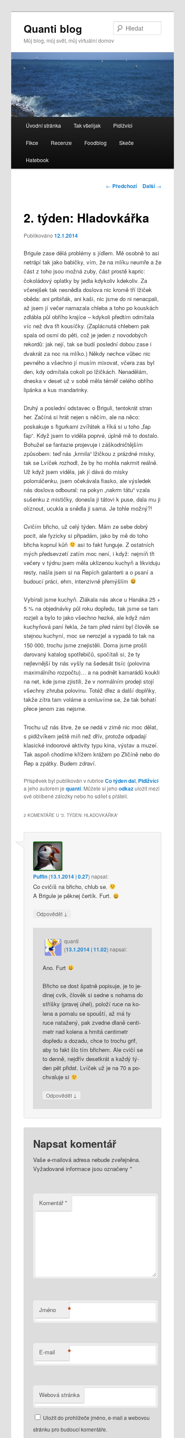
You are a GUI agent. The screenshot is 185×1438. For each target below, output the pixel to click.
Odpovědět (52, 913)
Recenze (61, 142)
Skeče (126, 142)
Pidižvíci (123, 125)
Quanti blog (53, 28)
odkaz (126, 788)
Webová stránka (59, 1395)
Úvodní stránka (43, 125)
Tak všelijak (87, 125)
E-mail (54, 1352)
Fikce (32, 142)
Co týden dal (120, 781)
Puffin (40, 876)
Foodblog (95, 142)
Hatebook (37, 159)
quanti (73, 788)
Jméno (54, 1310)
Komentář (53, 1203)
